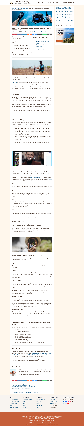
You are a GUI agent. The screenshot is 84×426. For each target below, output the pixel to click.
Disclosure (48, 414)
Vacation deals (56, 2)
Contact (70, 2)
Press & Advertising (13, 403)
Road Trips (38, 401)
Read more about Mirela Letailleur (45, 377)
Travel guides (48, 2)
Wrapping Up (39, 48)
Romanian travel (33, 369)
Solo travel (14, 82)
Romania (24, 401)
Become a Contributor (14, 407)
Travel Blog (14, 8)
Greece (24, 403)
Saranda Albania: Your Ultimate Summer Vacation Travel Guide (25, 391)
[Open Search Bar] (73, 2)
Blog (42, 2)
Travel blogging (28, 388)
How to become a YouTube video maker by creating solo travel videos (43, 42)
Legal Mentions (43, 414)
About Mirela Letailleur (14, 399)
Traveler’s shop (64, 2)
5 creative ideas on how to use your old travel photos (21, 385)
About (39, 2)
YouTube (44, 224)
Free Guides (52, 399)
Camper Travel (39, 403)
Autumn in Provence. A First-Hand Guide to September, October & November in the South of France (64, 9)
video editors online (35, 177)
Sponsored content (21, 389)
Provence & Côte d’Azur (27, 399)
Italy (24, 405)
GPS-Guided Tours (53, 401)
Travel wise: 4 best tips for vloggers (18, 384)
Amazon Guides (53, 403)
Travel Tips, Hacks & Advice (22, 8)
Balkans (24, 407)
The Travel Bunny (22, 2)
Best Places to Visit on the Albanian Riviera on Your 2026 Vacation (26, 392)
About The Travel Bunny (14, 401)
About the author (40, 49)
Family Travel (39, 405)
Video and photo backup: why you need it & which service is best (23, 386)
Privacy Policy (36, 414)
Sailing (37, 407)
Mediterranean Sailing (27, 409)
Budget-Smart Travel (40, 399)
